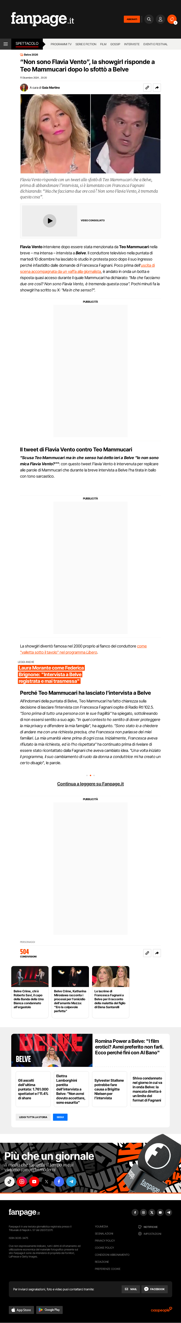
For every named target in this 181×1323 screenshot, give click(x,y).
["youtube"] (34, 1182)
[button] (157, 88)
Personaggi (27, 942)
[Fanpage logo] (37, 19)
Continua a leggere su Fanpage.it (90, 783)
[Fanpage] (24, 1212)
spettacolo (27, 43)
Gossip (115, 44)
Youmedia (101, 1226)
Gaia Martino (51, 87)
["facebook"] (59, 1182)
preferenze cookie (108, 1268)
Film (103, 44)
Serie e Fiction (85, 44)
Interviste (132, 44)
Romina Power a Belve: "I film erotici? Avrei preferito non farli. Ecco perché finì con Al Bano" (129, 1046)
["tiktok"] (9, 1182)
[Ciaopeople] (161, 1311)
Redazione (102, 1261)
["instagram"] (22, 1182)
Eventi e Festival (155, 44)
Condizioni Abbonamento (112, 1254)
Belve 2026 (31, 54)
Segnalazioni (104, 1233)
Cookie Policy (104, 1247)
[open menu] (5, 44)
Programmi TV (61, 44)
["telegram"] (71, 1182)
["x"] (46, 1182)
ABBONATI (132, 19)
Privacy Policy (105, 1240)
